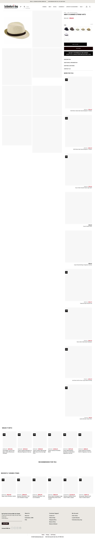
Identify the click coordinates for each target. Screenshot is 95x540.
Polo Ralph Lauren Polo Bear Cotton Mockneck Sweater (8, 452)
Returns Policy (52, 521)
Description (67, 59)
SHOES (54, 6)
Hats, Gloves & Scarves (72, 12)
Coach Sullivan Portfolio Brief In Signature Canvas (84, 451)
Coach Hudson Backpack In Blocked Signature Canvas (25, 451)
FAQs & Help (52, 517)
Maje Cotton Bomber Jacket (9, 496)
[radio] (66, 29)
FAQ (26, 519)
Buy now (78, 48)
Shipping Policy (52, 519)
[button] (21, 7)
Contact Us (51, 515)
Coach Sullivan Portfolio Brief (54, 451)
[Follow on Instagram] (15, 528)
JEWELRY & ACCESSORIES (72, 6)
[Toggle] (92, 60)
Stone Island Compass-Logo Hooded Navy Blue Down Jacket (55, 497)
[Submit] (24, 6)
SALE (81, 6)
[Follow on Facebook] (12, 528)
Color (65, 25)
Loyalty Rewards (76, 517)
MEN (50, 6)
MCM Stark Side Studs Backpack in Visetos (82, 149)
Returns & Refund (53, 524)
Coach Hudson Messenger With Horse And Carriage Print (39, 452)
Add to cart (75, 44)
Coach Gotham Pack (87, 226)
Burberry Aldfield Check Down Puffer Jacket (70, 496)
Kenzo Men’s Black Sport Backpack (84, 341)
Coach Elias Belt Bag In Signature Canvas (83, 264)
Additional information (70, 62)
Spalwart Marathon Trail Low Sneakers (39, 496)
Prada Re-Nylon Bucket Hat (86, 303)
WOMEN (44, 6)
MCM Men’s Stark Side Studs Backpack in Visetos (81, 110)
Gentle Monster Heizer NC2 (86, 418)
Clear (91, 24)
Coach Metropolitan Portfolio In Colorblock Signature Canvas (68, 452)
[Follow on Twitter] (17, 528)
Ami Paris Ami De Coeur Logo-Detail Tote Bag (82, 380)
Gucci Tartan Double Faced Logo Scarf (83, 187)
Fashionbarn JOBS (29, 517)
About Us (27, 515)
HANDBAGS (61, 6)
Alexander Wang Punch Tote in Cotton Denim (85, 496)
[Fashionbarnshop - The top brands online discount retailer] (11, 7)
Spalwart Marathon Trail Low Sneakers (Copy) (23, 496)
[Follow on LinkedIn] (20, 528)
